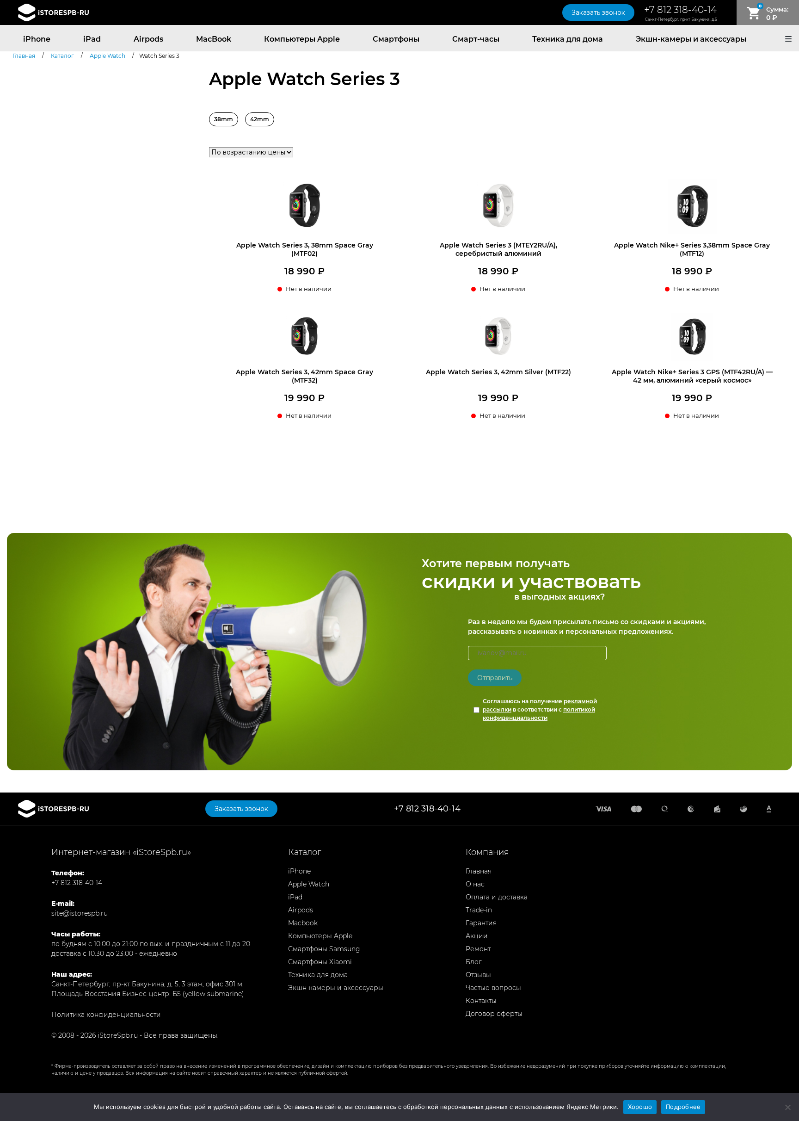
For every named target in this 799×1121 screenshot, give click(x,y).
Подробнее (683, 1106)
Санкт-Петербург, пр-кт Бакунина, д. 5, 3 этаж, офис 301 (143, 984)
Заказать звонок (598, 12)
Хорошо (640, 1106)
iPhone (36, 39)
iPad (92, 39)
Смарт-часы (475, 39)
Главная (479, 871)
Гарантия (481, 923)
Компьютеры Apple (302, 39)
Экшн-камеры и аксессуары (691, 39)
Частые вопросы (493, 988)
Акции (477, 936)
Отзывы (478, 975)
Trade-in (479, 910)
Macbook (303, 923)
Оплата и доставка (497, 897)
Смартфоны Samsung (324, 949)
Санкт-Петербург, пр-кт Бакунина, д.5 (681, 19)
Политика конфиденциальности (106, 1014)
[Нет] (787, 1107)
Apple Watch (308, 884)
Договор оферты (494, 1014)
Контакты (481, 1001)
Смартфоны (396, 39)
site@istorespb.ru (79, 913)
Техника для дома (567, 39)
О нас (475, 884)
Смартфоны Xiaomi (320, 962)
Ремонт (478, 949)
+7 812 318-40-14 (680, 9)
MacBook (213, 39)
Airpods (148, 39)
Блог (474, 962)
